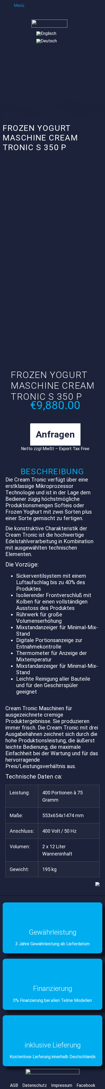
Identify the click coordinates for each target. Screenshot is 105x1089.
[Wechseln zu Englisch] (46, 33)
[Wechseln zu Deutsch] (47, 41)
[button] (15, 5)
